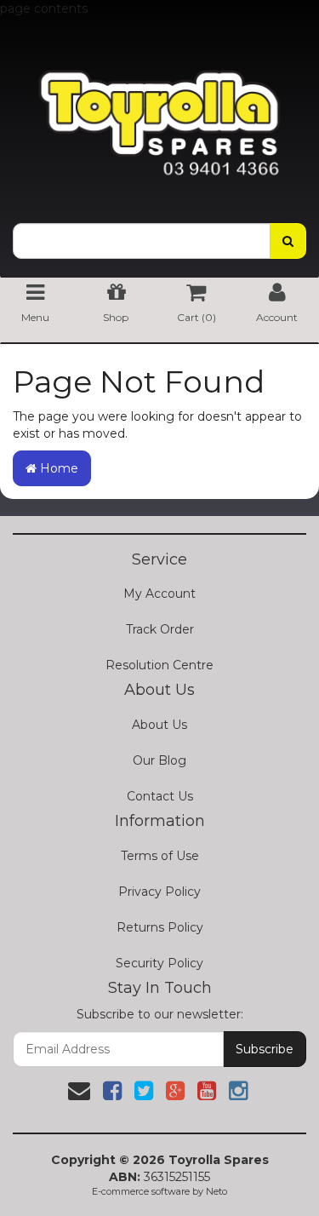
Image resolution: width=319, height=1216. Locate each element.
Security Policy (159, 963)
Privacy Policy (159, 891)
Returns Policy (160, 927)
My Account (159, 593)
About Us (159, 724)
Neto (216, 1191)
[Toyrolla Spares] (159, 110)
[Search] (288, 241)
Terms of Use (160, 855)
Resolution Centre (159, 665)
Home (57, 468)
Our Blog (159, 760)
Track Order (160, 629)
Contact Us (160, 796)
